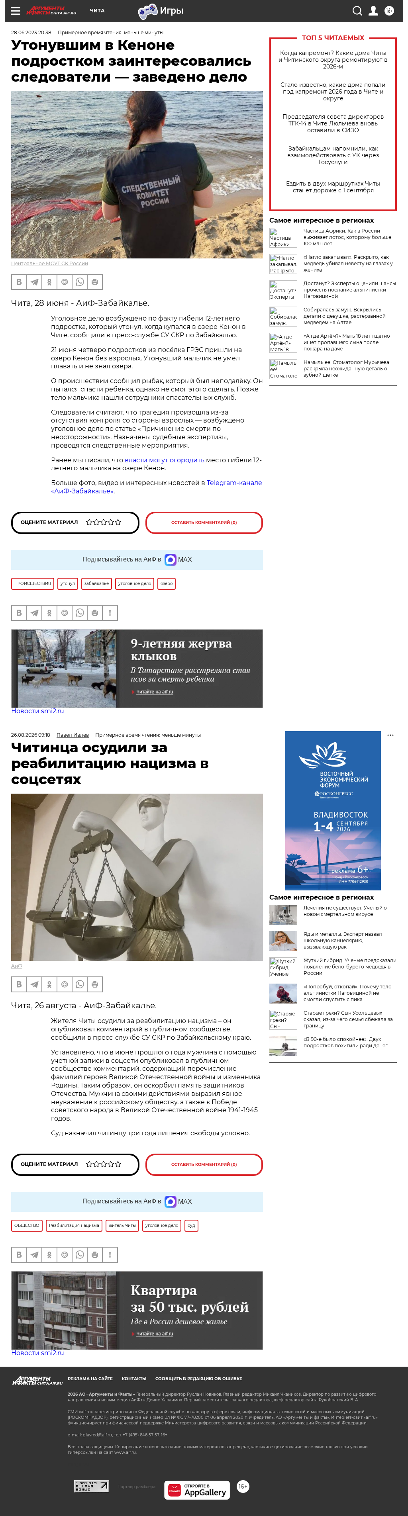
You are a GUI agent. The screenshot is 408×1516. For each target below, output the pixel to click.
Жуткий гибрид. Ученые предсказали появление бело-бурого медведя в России (350, 966)
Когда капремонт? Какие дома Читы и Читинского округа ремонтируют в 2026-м (333, 60)
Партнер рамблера (136, 1486)
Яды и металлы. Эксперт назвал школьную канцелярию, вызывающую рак (343, 940)
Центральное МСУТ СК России (49, 263)
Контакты (134, 1378)
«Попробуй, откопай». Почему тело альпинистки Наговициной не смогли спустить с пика (348, 993)
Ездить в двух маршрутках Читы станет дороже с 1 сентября (333, 187)
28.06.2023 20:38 (31, 32)
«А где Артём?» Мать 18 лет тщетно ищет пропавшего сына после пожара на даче (347, 342)
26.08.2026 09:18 (30, 735)
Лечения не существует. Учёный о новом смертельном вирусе (345, 911)
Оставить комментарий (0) (204, 522)
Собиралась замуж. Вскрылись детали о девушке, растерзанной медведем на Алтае (345, 316)
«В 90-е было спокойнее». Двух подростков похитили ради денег (346, 1042)
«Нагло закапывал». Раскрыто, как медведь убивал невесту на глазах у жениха (348, 263)
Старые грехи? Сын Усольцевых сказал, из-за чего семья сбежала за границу (348, 1019)
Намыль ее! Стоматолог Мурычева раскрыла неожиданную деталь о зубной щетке (346, 368)
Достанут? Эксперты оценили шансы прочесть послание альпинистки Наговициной (350, 289)
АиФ (16, 966)
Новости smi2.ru (37, 711)
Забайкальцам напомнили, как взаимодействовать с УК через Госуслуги (333, 155)
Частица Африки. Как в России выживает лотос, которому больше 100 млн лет (347, 237)
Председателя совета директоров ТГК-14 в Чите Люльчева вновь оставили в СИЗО (333, 123)
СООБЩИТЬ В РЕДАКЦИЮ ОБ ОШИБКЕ (198, 1378)
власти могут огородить (163, 460)
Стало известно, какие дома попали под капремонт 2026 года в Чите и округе (333, 92)
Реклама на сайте (90, 1378)
